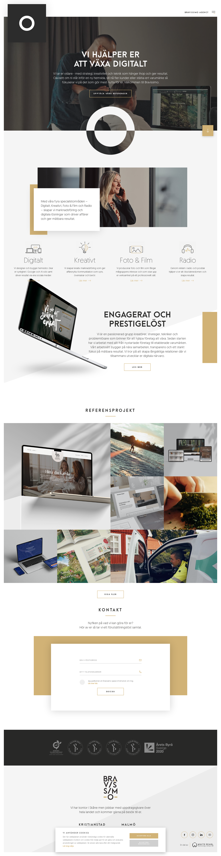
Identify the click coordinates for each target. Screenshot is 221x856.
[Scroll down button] (207, 130)
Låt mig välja (68, 846)
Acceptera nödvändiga (144, 843)
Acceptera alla (144, 836)
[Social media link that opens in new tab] (184, 834)
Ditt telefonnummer (91, 672)
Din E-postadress (88, 660)
